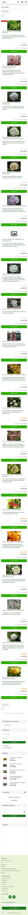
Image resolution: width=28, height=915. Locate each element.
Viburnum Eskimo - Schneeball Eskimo (11, 309)
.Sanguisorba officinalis (14, 797)
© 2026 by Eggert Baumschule (14, 913)
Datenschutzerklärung (6, 860)
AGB (2, 862)
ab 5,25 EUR (14, 800)
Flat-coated (4, 890)
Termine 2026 (5, 888)
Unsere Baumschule (6, 878)
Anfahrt (3, 884)
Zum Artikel (14, 51)
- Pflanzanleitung (7, 725)
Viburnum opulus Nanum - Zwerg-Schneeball (13, 610)
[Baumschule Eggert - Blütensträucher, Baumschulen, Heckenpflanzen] (3, 2)
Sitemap (3, 872)
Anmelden (14, 742)
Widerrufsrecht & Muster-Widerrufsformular (10, 870)
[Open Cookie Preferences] (3, 912)
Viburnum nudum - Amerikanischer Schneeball (13, 441)
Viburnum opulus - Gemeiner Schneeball (11, 509)
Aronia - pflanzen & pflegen (8, 886)
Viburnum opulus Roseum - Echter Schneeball (13, 642)
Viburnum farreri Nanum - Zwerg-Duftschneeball (13, 374)
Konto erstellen (5, 745)
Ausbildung (4, 882)
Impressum (3, 864)
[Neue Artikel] (25, 792)
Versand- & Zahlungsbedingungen (8, 868)
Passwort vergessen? (7, 747)
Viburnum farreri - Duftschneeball (10, 341)
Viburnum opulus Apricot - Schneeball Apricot (13, 541)
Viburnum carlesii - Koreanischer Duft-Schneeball (14, 206)
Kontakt (3, 866)
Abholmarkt (4, 880)
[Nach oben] (23, 912)
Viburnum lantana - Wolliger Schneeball (11, 408)
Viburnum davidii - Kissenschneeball (11, 274)
